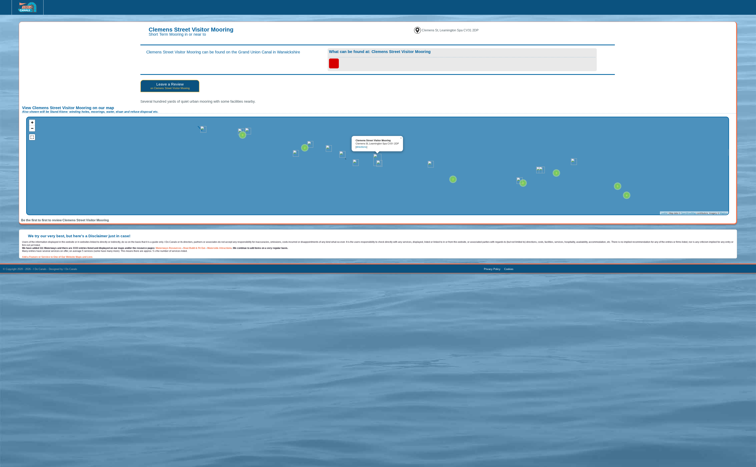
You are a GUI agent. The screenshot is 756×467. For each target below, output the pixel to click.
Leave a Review (170, 86)
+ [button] (32, 122)
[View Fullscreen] (32, 137)
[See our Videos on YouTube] (71, 6)
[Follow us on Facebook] (53, 6)
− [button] (32, 128)
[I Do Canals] (27, 8)
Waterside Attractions (219, 248)
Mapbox (723, 213)
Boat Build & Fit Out (194, 248)
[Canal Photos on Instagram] (62, 6)
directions (361, 146)
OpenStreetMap (688, 213)
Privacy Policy (492, 269)
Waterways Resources (168, 248)
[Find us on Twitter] (80, 6)
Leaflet (664, 213)
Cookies (508, 269)
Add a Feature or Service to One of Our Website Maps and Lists (57, 257)
